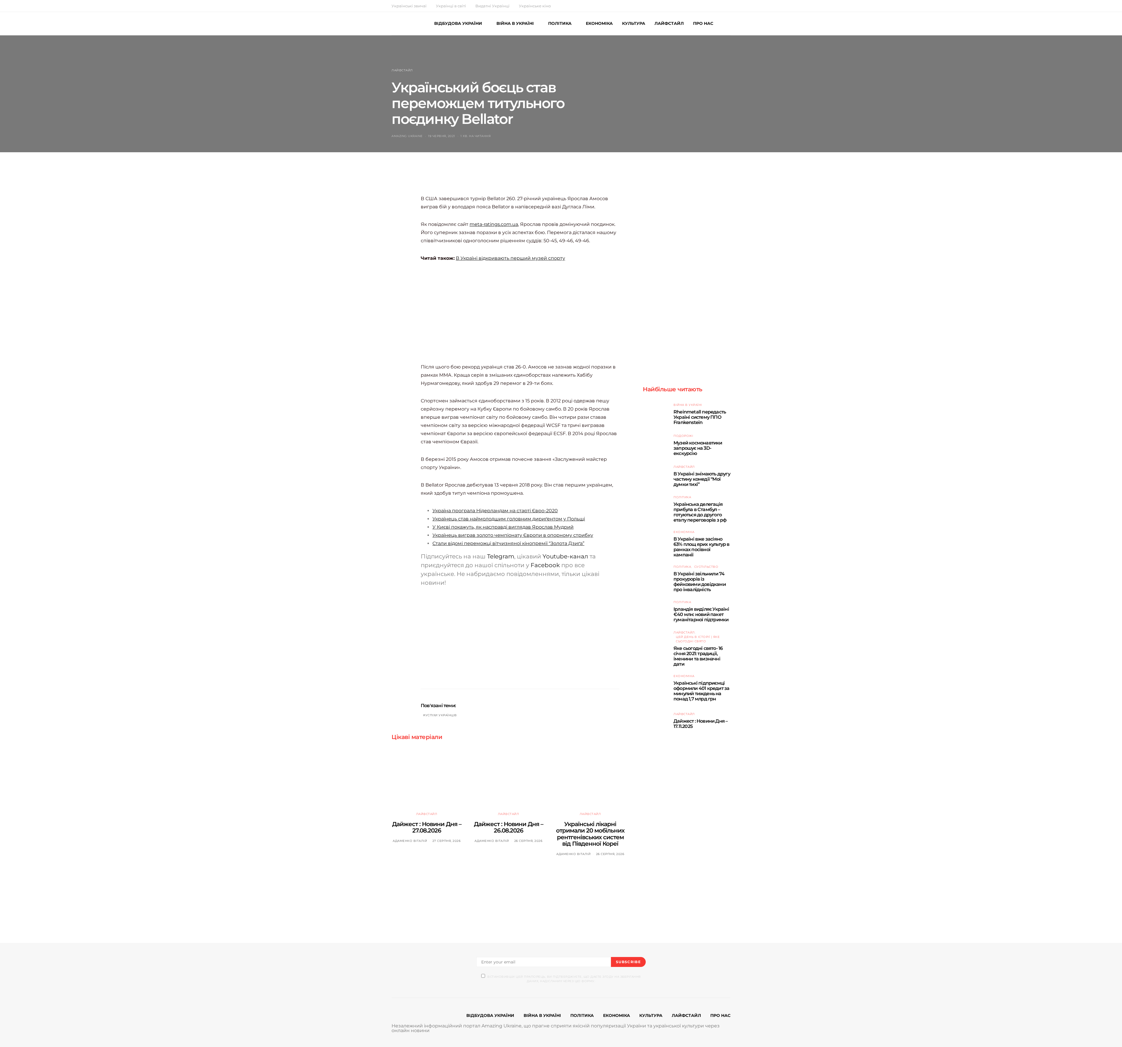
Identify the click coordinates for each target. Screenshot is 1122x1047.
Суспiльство (706, 567)
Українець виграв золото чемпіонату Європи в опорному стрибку (512, 535)
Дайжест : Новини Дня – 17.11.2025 (700, 723)
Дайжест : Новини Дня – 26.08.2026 (508, 827)
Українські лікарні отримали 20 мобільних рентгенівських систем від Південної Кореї (590, 834)
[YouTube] (722, 6)
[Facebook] (708, 6)
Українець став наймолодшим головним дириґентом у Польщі (508, 519)
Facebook (545, 565)
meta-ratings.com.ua (494, 224)
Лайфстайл (402, 70)
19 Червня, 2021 (441, 136)
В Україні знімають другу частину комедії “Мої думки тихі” (701, 479)
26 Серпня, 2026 (528, 841)
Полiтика (682, 497)
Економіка (684, 532)
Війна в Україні (687, 405)
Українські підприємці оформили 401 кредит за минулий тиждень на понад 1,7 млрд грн (701, 691)
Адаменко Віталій (410, 841)
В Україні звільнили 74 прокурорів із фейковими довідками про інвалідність (699, 581)
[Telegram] (728, 6)
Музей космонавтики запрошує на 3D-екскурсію (697, 448)
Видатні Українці (492, 6)
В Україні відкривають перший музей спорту (510, 258)
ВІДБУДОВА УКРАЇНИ (458, 23)
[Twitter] (715, 6)
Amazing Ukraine (407, 136)
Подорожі (683, 436)
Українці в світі (451, 6)
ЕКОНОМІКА (599, 23)
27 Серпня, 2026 (446, 841)
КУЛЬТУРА (633, 23)
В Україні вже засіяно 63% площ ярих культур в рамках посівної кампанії (701, 547)
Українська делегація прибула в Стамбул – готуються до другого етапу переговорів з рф (699, 512)
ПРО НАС (703, 23)
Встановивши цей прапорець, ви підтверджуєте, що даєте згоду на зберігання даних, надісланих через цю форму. (564, 979)
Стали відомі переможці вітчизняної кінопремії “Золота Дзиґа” (508, 543)
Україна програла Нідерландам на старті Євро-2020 (495, 510)
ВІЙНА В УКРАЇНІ (515, 23)
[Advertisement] (527, 179)
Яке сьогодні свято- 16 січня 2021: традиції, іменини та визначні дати (698, 656)
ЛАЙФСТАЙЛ (669, 23)
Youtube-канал (565, 556)
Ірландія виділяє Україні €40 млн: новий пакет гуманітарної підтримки (701, 614)
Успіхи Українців (441, 715)
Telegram (500, 556)
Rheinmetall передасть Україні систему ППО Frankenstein (699, 417)
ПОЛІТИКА (560, 23)
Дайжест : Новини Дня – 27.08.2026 (426, 827)
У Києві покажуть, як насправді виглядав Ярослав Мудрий (503, 527)
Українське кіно (535, 6)
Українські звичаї (409, 6)
